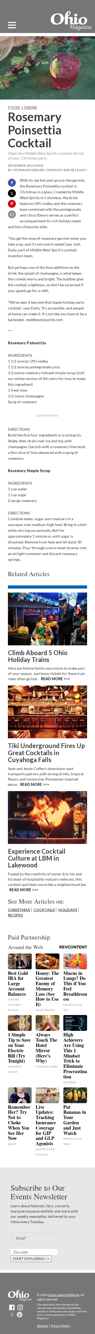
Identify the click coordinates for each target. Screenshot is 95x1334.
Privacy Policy (60, 1326)
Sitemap (42, 1326)
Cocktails (44, 910)
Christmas (19, 910)
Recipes (15, 915)
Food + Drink (22, 107)
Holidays (67, 910)
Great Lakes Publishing (63, 1295)
